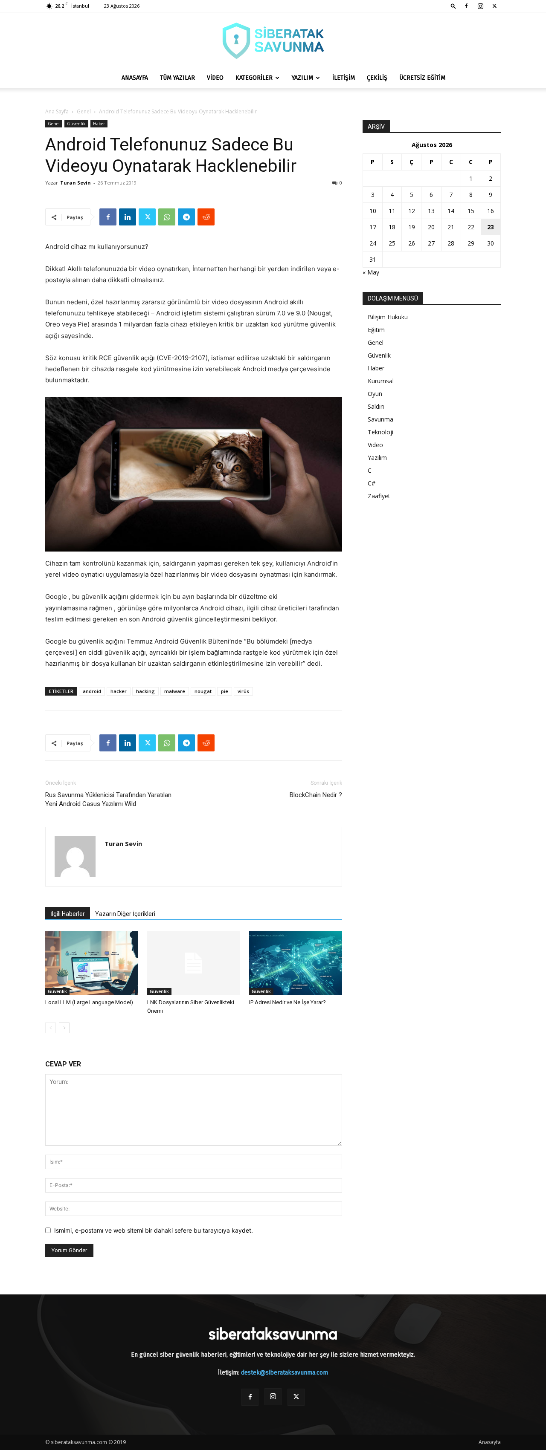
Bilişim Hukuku (388, 317)
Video (375, 445)
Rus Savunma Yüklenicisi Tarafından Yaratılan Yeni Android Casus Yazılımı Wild (108, 799)
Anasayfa (490, 1442)
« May (371, 272)
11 (392, 211)
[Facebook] (466, 6)
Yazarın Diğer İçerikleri (125, 913)
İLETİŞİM (343, 77)
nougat (203, 691)
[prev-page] (50, 1028)
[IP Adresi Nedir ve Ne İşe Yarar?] (295, 963)
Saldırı (376, 406)
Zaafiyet (379, 496)
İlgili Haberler (67, 913)
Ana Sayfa (57, 111)
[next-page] (64, 1028)
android (92, 691)
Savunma (380, 419)
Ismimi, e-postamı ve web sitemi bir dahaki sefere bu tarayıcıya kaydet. (153, 1230)
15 (471, 211)
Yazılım (377, 457)
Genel (84, 111)
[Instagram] (480, 6)
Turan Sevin (75, 182)
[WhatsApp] (166, 216)
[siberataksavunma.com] (273, 40)
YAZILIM (302, 77)
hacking (145, 691)
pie (224, 691)
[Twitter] (494, 6)
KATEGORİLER (254, 77)
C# (371, 483)
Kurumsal (381, 381)
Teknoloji (380, 432)
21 (450, 227)
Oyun (375, 394)
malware (174, 691)
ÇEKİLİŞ (377, 77)
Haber (99, 124)
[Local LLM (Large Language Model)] (91, 963)
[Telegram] (186, 216)
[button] (453, 6)
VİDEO (215, 77)
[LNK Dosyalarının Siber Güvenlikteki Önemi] (193, 963)
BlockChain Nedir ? (316, 795)
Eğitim (376, 330)
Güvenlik (76, 124)
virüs (243, 691)
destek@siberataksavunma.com (284, 1372)
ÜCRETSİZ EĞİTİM (422, 77)
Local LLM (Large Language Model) (89, 1002)
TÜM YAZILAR (177, 77)
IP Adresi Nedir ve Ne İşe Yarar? (287, 1002)
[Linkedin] (127, 216)
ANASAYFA (135, 77)
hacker (118, 691)
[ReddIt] (206, 216)
